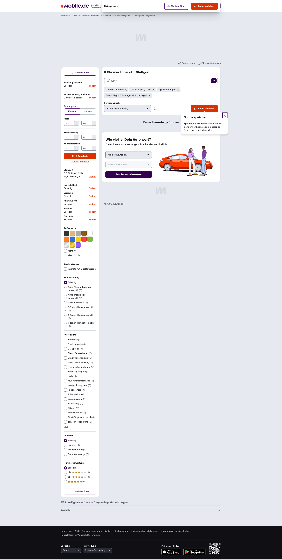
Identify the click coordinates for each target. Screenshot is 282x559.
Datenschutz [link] (121, 531)
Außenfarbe (70, 228)
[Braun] (84, 233)
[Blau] (72, 239)
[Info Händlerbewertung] (86, 463)
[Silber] (66, 245)
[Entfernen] (125, 89)
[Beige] (72, 233)
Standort (68, 170)
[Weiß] (90, 233)
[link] (186, 63)
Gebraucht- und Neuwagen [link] (86, 16)
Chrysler (107, 16)
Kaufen (72, 111)
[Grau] (78, 233)
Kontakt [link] (108, 531)
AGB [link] (77, 531)
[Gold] (72, 245)
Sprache (65, 545)
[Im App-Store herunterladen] (172, 552)
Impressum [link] (66, 531)
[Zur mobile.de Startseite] (87, 6)
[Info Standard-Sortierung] (155, 108)
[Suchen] (214, 80)
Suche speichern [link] (80, 161)
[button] (80, 84)
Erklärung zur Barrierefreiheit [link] (175, 531)
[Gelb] (78, 239)
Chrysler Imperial (122, 16)
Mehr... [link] (67, 427)
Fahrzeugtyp (70, 200)
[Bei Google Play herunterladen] (194, 552)
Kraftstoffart (70, 185)
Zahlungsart (70, 106)
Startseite (65, 16)
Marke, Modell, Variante (77, 94)
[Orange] (66, 239)
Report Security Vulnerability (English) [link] (80, 535)
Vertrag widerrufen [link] (92, 531)
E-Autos (68, 208)
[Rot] (84, 239)
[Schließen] (224, 115)
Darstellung (90, 545)
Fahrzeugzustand (73, 82)
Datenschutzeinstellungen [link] (144, 531)
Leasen (88, 111)
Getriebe (68, 216)
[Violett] (78, 245)
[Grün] (90, 239)
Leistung (68, 193)
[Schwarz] (66, 233)
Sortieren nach (112, 103)
